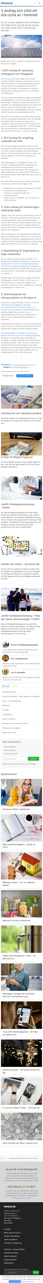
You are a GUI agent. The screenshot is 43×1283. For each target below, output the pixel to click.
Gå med (33, 759)
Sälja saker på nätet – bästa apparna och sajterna (21, 696)
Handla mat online (9, 732)
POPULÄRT (6, 686)
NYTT (15, 686)
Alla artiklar (8, 1223)
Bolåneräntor (9, 1263)
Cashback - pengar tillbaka (14, 1249)
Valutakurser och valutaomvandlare (21, 413)
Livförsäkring (7, 714)
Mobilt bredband (10, 1256)
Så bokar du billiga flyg (13, 1243)
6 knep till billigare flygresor (17, 457)
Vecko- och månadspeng (11, 701)
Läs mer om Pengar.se (12, 1218)
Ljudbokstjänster (10, 1260)
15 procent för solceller (29, 237)
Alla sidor (7, 1220)
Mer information (28, 1281)
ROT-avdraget (6, 79)
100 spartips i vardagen (11, 728)
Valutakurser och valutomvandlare (15, 723)
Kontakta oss (8, 376)
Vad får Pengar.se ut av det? (21, 1198)
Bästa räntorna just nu (12, 1233)
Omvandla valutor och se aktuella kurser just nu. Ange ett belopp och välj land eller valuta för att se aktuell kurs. (21, 420)
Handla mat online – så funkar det (20, 564)
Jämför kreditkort (9, 719)
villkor (34, 764)
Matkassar (6, 705)
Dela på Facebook (25, 376)
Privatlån (5, 710)
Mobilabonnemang (9, 692)
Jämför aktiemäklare (12, 1236)
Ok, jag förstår (14, 1281)
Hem (2, 1158)
